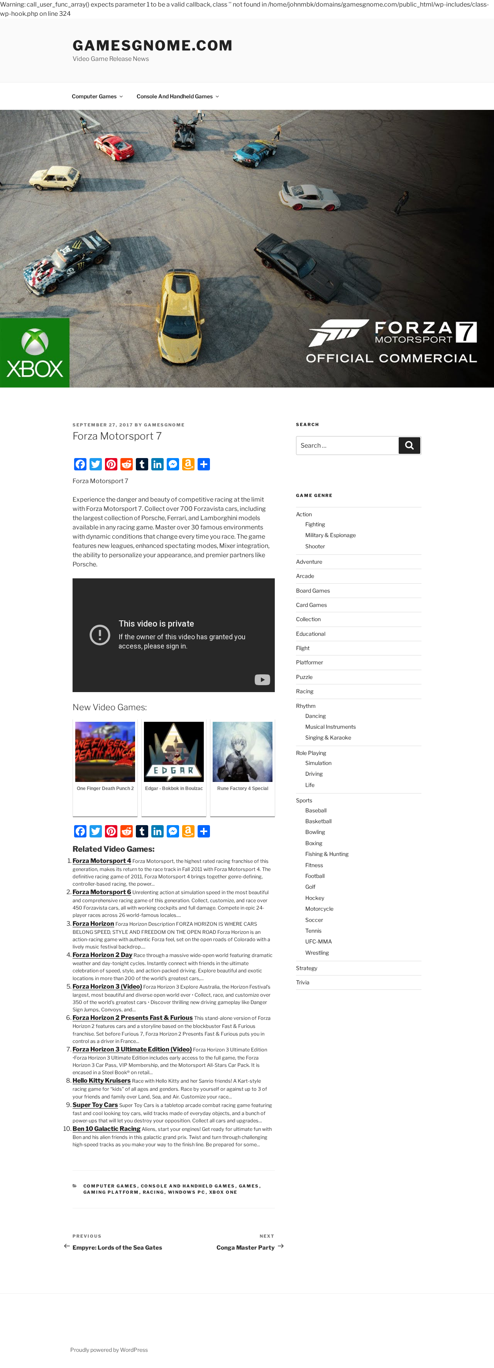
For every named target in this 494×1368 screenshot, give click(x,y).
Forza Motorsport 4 (102, 860)
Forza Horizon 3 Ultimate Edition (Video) (132, 1049)
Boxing (313, 843)
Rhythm (306, 706)
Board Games (313, 590)
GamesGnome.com (153, 45)
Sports (304, 800)
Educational (310, 633)
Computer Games (94, 96)
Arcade (305, 576)
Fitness (314, 865)
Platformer (309, 662)
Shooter (315, 546)
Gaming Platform (111, 1192)
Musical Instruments (330, 726)
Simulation (318, 763)
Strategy (306, 968)
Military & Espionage (330, 535)
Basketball (318, 821)
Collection (308, 619)
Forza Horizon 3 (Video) (107, 986)
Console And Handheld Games (175, 96)
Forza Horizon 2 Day (102, 955)
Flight (303, 648)
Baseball (316, 810)
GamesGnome (164, 425)
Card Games (311, 604)
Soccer (314, 919)
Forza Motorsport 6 (102, 892)
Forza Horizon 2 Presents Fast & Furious (133, 1017)
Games (249, 1186)
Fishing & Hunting (327, 854)
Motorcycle (319, 908)
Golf (310, 886)
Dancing (315, 716)
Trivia (303, 982)
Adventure (309, 561)
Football (315, 876)
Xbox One (223, 1192)
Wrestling (317, 952)
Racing (153, 1192)
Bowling (315, 832)
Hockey (314, 898)
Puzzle (304, 677)
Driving (314, 773)
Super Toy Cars (95, 1105)
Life (310, 785)
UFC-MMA (318, 941)
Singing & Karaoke (328, 737)
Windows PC (187, 1192)
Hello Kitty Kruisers (102, 1080)
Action (304, 514)
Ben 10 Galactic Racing (106, 1128)
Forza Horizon (93, 923)
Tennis (313, 930)
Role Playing (311, 753)
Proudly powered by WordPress (109, 1349)
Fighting (315, 524)
